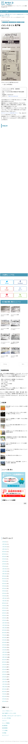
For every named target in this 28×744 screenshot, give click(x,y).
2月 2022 (4, 593)
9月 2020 (4, 630)
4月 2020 (4, 642)
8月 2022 (4, 578)
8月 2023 (4, 554)
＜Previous (5, 364)
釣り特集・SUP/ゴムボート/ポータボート (11, 715)
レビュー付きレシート (7, 710)
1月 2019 (4, 679)
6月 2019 (4, 667)
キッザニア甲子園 (6, 718)
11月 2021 (4, 600)
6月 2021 (4, 608)
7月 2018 (4, 694)
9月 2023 (4, 551)
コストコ (4, 720)
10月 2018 (4, 686)
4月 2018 (4, 701)
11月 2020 (4, 625)
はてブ (20, 288)
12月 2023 (4, 544)
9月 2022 (4, 576)
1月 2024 (4, 541)
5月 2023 (4, 559)
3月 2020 (4, 644)
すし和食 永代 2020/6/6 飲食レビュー (14, 455)
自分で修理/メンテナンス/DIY (9, 713)
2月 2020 (4, 647)
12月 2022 (4, 568)
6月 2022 (4, 583)
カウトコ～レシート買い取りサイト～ (10, 113)
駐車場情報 (4, 728)
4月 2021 (4, 613)
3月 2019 (4, 674)
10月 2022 (4, 573)
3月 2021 (4, 615)
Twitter (7, 283)
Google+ (7, 289)
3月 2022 (4, 590)
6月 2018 (4, 696)
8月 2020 (4, 632)
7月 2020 (4, 635)
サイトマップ (5, 735)
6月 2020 (4, 637)
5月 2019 (4, 669)
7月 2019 (4, 664)
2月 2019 (4, 676)
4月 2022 (4, 588)
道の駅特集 (4, 725)
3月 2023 (4, 561)
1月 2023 (4, 566)
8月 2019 (4, 662)
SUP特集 (4, 732)
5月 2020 (4, 640)
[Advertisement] (14, 186)
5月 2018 (4, 698)
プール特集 (4, 730)
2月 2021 (4, 617)
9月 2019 (4, 659)
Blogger (26, 741)
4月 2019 (4, 671)
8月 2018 (4, 691)
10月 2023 (4, 549)
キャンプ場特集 (6, 723)
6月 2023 (4, 556)
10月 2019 (4, 657)
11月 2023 (4, 546)
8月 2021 (4, 603)
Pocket (7, 296)
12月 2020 (4, 622)
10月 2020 (4, 627)
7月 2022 (4, 581)
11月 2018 (4, 684)
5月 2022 (4, 586)
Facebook (20, 283)
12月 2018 (4, 681)
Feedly (20, 296)
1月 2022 (4, 595)
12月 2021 (4, 598)
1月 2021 (4, 620)
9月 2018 (4, 689)
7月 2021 (4, 605)
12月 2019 (4, 652)
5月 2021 (4, 610)
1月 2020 (4, 649)
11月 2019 (4, 654)
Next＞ (23, 364)
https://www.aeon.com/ (13, 96)
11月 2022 (4, 571)
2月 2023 (4, 563)
